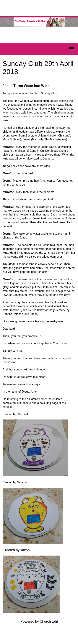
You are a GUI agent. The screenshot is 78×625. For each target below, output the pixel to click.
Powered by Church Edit (39, 621)
